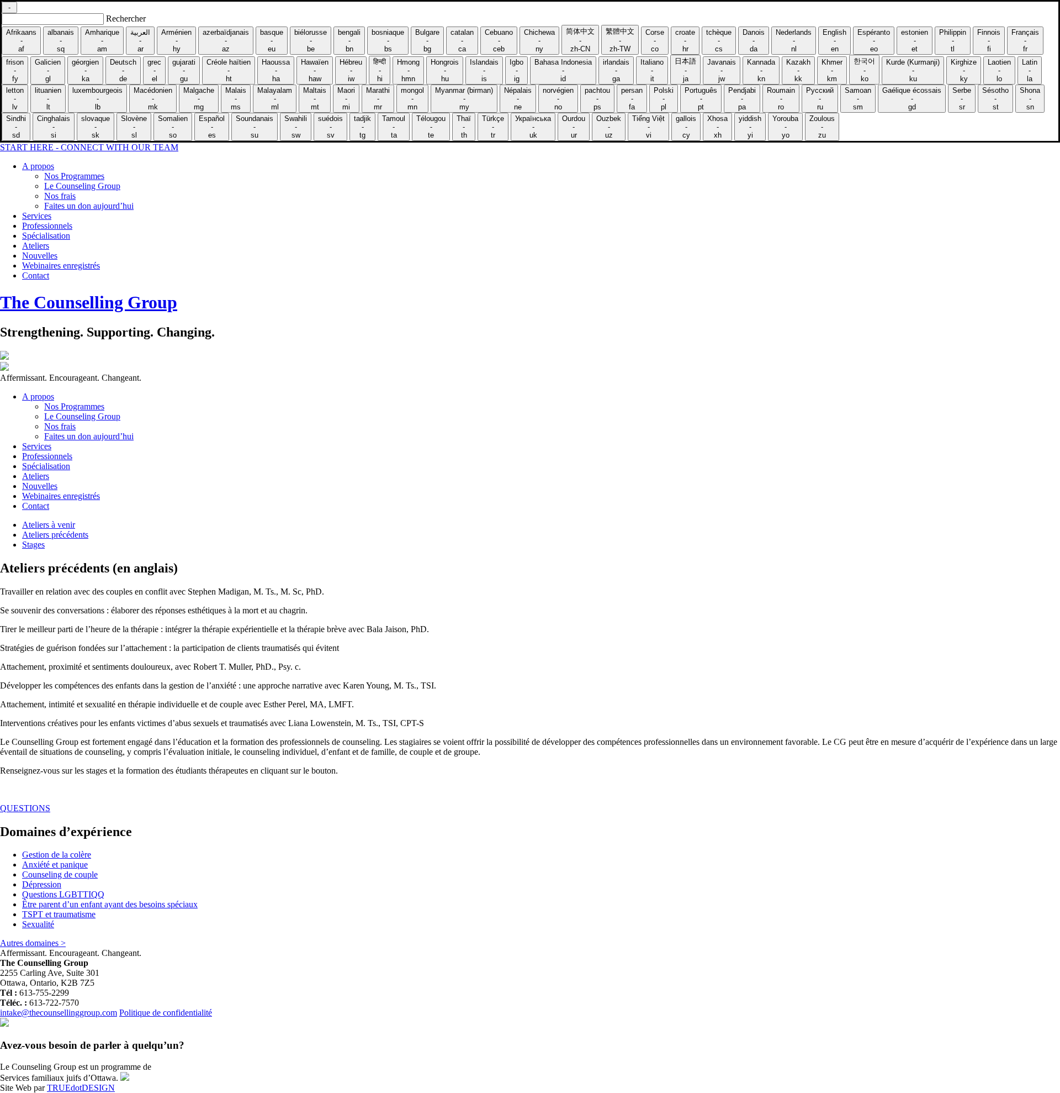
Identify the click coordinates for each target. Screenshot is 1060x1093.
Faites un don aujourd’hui (89, 206)
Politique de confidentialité (165, 1012)
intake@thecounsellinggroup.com (58, 1012)
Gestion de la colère (56, 854)
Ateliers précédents (55, 534)
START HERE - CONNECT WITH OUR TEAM (89, 147)
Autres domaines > (33, 943)
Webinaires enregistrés (61, 265)
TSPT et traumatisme (59, 914)
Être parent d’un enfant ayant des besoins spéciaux (110, 904)
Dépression (41, 884)
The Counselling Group (88, 302)
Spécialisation (46, 235)
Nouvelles (39, 255)
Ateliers (35, 245)
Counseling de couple (60, 874)
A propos (38, 166)
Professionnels (47, 225)
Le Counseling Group (82, 186)
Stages (33, 544)
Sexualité (38, 924)
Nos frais (60, 196)
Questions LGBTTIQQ (63, 894)
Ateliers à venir (48, 524)
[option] (21, 41)
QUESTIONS (25, 808)
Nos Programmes (74, 176)
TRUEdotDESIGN (81, 1087)
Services (36, 215)
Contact (35, 275)
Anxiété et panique (55, 864)
